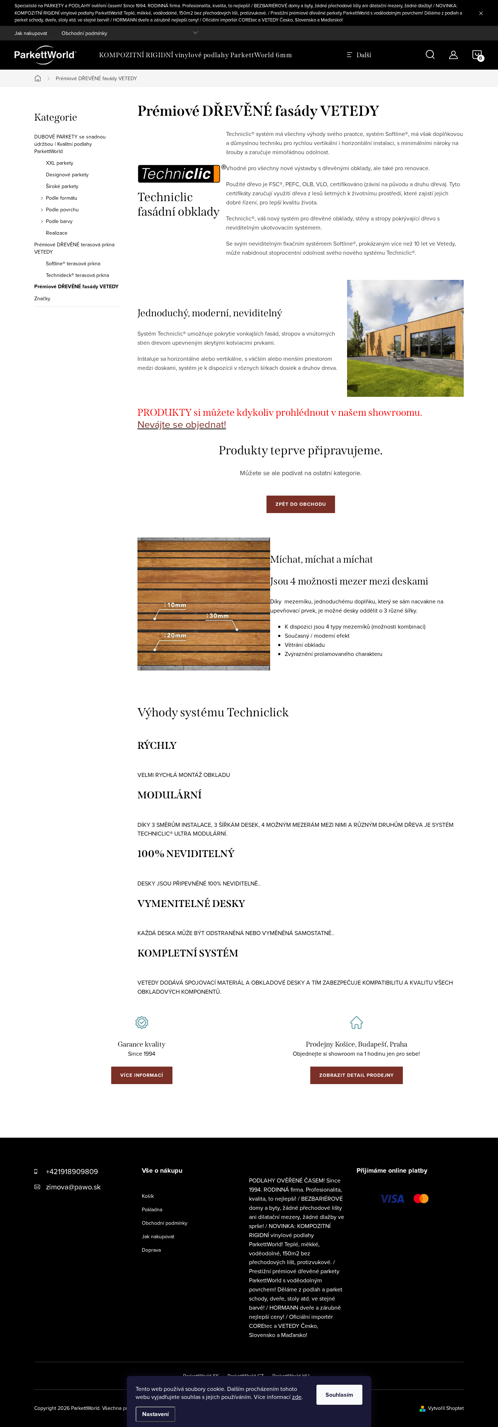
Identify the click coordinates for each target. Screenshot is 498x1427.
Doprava (151, 1250)
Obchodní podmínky (84, 33)
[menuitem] (196, 55)
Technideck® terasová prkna (77, 275)
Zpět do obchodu (301, 504)
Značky (42, 298)
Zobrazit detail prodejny (356, 1075)
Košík (148, 1196)
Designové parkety (67, 174)
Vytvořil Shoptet (446, 1408)
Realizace (56, 232)
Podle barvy (59, 221)
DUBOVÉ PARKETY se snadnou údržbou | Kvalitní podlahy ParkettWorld (70, 144)
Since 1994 (141, 1053)
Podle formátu (61, 198)
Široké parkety (62, 186)
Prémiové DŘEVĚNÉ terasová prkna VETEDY (74, 248)
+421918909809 (72, 1171)
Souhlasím (339, 1395)
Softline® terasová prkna (73, 263)
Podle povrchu (62, 209)
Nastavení (155, 1414)
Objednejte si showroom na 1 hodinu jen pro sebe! (356, 1053)
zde (296, 1397)
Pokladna (152, 1209)
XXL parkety (59, 163)
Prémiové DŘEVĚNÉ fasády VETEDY (76, 286)
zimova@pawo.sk (73, 1186)
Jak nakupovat (31, 33)
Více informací (141, 1075)
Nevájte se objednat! (181, 424)
